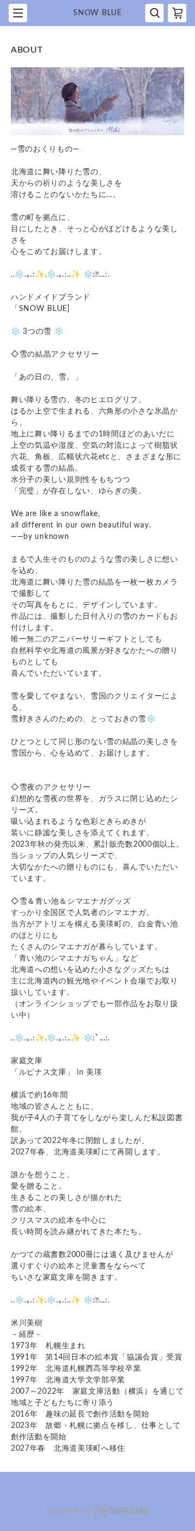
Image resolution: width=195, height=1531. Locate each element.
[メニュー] (18, 13)
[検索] (154, 13)
